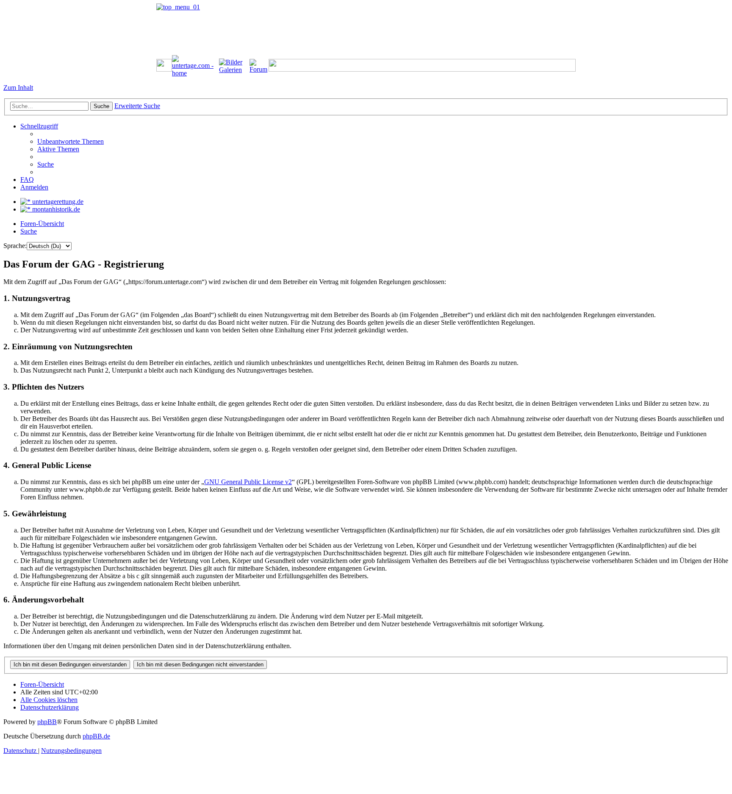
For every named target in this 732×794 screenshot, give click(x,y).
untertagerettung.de (56, 201)
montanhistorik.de (55, 209)
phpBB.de (96, 736)
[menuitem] (70, 141)
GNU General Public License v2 (248, 481)
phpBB (47, 721)
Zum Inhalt (18, 87)
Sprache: (15, 245)
